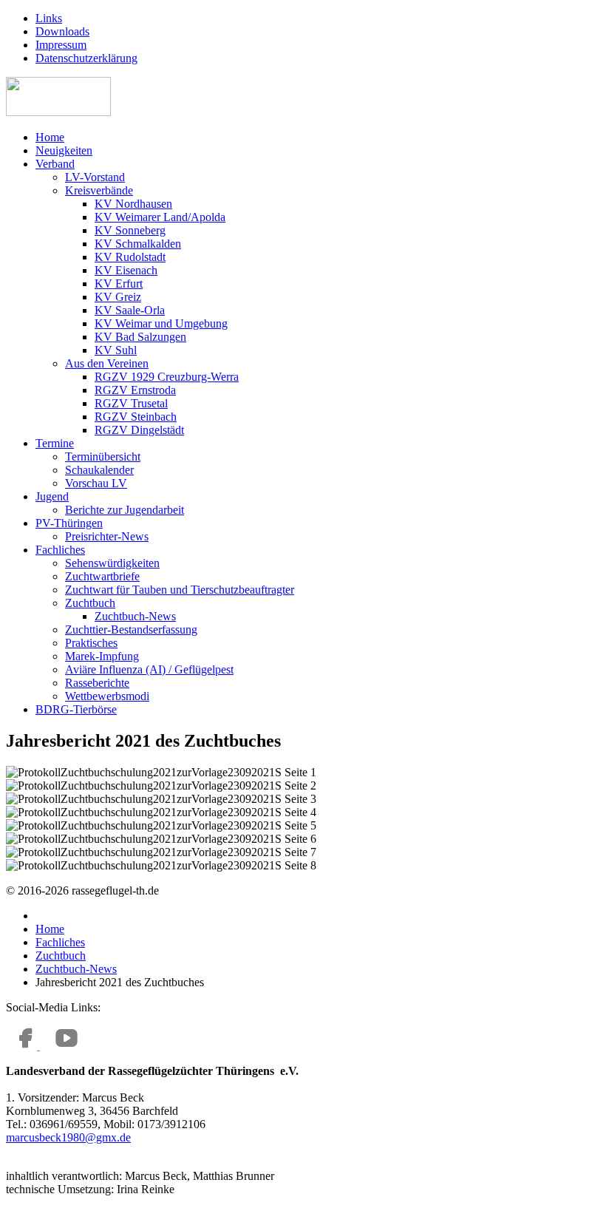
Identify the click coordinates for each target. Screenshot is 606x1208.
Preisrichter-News (107, 536)
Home (49, 137)
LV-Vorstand (95, 177)
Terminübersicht (102, 456)
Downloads (62, 31)
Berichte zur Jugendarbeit (124, 509)
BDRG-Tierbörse (76, 709)
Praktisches (91, 643)
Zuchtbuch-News (135, 616)
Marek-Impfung (102, 656)
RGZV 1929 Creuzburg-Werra (167, 376)
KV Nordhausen (133, 203)
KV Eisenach (126, 270)
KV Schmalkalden (138, 243)
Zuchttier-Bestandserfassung (131, 629)
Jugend (52, 496)
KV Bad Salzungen (140, 336)
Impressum (60, 44)
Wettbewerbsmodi (107, 696)
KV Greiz (118, 297)
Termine (54, 443)
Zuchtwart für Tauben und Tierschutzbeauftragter (179, 589)
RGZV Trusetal (131, 403)
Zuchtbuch (90, 603)
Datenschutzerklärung (86, 58)
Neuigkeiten (63, 150)
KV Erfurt (119, 283)
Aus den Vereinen (107, 363)
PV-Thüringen (69, 523)
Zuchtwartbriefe (102, 576)
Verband (55, 163)
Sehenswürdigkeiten (112, 563)
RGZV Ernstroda (135, 390)
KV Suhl (116, 350)
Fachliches (60, 549)
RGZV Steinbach (136, 416)
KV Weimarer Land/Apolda (160, 217)
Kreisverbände (99, 190)
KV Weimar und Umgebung (161, 323)
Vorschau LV (96, 483)
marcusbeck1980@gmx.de (68, 1137)
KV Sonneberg (130, 230)
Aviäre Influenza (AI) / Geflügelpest (149, 669)
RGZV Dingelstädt (139, 430)
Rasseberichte (97, 682)
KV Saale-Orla (130, 310)
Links (48, 18)
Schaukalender (99, 470)
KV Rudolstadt (130, 257)
